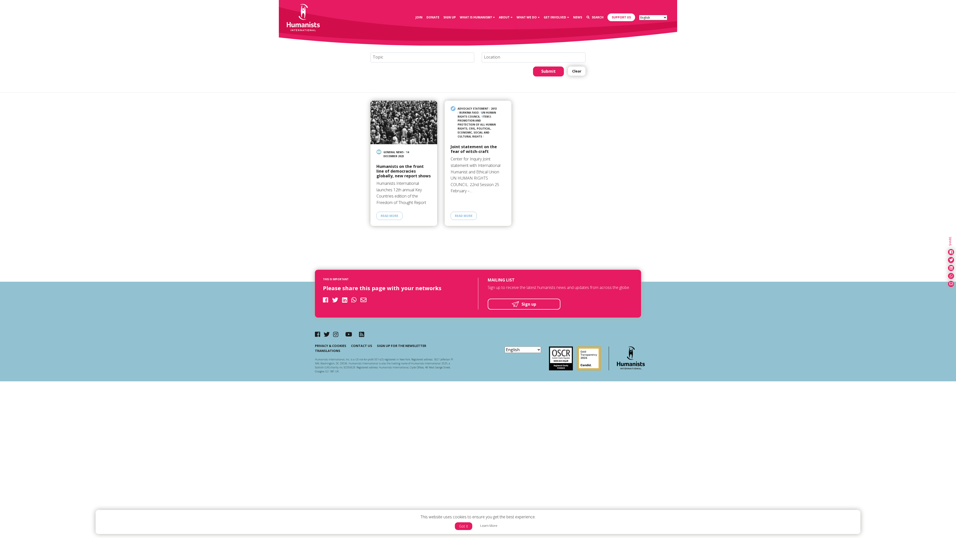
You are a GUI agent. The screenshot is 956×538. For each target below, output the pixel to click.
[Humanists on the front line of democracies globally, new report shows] (403, 122)
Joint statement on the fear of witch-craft (474, 149)
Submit (548, 71)
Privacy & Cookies (330, 345)
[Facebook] (317, 334)
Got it (463, 526)
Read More (389, 216)
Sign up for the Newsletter (401, 345)
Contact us (361, 345)
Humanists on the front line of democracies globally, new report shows (403, 171)
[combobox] (422, 58)
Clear (576, 71)
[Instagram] (335, 334)
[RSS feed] (361, 334)
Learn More (488, 525)
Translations (327, 350)
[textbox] (424, 57)
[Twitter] (327, 334)
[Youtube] (348, 334)
